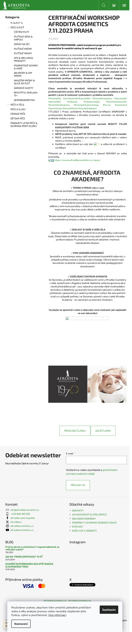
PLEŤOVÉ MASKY (23, 53)
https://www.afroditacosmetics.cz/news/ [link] (77, 160)
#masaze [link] (72, 101)
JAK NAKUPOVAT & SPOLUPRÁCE (89, 514)
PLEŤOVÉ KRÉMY (23, 48)
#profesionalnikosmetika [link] (76, 98)
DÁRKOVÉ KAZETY (23, 88)
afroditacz (16, 521)
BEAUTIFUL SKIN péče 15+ (26, 94)
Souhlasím (109, 609)
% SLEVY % (16, 22)
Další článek (103, 430)
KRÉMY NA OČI (22, 44)
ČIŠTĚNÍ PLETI (21, 31)
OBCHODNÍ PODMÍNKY (84, 518)
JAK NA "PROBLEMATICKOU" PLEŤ (24, 556)
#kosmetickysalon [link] (102, 98)
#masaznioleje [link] (92, 101)
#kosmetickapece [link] (87, 108)
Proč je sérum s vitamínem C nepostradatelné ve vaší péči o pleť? (32, 548)
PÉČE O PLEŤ (17, 27)
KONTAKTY (78, 510)
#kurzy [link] (107, 104)
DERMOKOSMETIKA (24, 100)
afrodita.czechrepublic (22, 517)
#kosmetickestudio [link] (116, 101)
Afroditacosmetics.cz (55, 600)
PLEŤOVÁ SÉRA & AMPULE (23, 38)
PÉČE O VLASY (18, 109)
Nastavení (21, 623)
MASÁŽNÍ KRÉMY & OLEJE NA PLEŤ (24, 82)
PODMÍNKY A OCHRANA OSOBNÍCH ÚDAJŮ (94, 522)
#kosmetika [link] (54, 98)
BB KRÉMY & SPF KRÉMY (23, 74)
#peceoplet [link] (120, 98)
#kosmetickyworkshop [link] (86, 104)
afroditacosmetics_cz (22, 525)
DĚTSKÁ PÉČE (17, 118)
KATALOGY (77, 526)
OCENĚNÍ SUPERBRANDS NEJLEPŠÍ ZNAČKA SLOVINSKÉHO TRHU (29, 565)
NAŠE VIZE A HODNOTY (84, 530)
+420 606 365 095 (20, 513)
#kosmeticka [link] (70, 108)
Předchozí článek (75, 430)
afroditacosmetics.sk (79, 600)
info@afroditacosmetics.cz (24, 509)
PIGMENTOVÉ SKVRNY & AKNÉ (26, 67)
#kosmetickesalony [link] (59, 104)
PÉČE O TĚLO (17, 104)
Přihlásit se (78, 485)
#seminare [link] (121, 104)
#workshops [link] (55, 108)
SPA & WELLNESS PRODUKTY (23, 59)
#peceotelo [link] (54, 101)
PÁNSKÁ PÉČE (17, 113)
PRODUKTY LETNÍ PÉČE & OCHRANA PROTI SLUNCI (23, 124)
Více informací (57, 615)
